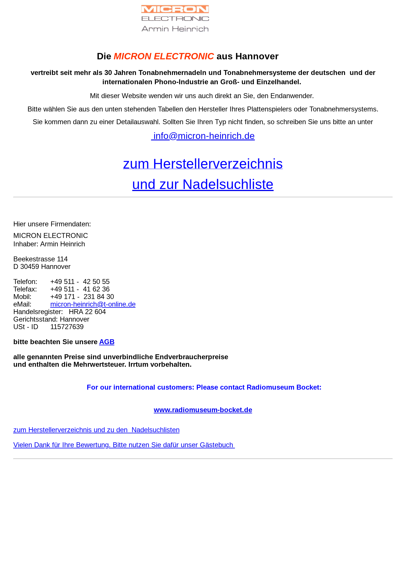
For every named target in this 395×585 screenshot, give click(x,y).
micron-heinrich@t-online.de (93, 304)
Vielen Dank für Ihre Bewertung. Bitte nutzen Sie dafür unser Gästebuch (124, 445)
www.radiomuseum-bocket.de (203, 410)
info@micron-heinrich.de (203, 136)
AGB (107, 342)
